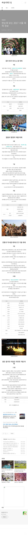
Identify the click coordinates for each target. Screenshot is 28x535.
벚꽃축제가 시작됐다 (7, 448)
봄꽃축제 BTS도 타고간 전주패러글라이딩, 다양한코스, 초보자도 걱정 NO (9, 416)
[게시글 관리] (7, 434)
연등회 (11, 73)
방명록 (12, 8)
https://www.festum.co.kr (9, 422)
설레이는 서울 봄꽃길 (7, 450)
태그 (7, 8)
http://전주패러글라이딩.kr (8, 412)
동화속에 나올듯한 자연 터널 (8, 453)
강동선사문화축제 (14, 279)
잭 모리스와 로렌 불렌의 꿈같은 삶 (10, 445)
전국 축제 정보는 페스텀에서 (10, 424)
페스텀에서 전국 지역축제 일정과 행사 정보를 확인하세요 (13, 426)
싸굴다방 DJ (7, 3)
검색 (22, 3)
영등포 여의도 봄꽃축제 (17, 68)
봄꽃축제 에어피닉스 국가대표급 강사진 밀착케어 (9, 414)
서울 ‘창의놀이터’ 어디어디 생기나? (10, 443)
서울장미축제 (16, 89)
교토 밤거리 (5, 451)
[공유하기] (6, 434)
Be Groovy (3, 514)
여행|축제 (5, 439)
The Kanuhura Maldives (8, 441)
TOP (25, 534)
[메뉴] (25, 3)
